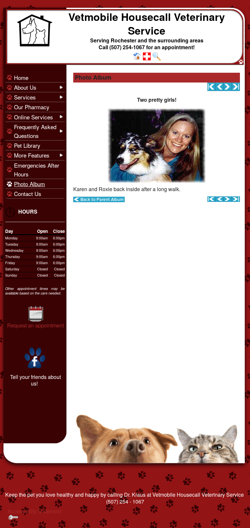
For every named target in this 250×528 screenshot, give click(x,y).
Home (21, 77)
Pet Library (27, 145)
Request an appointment (35, 325)
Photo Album (29, 184)
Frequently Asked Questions (35, 131)
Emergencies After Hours (36, 169)
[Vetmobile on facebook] (35, 357)
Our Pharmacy (31, 107)
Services (25, 97)
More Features (31, 155)
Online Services (33, 117)
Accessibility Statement (34, 511)
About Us (25, 87)
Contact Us (27, 193)
